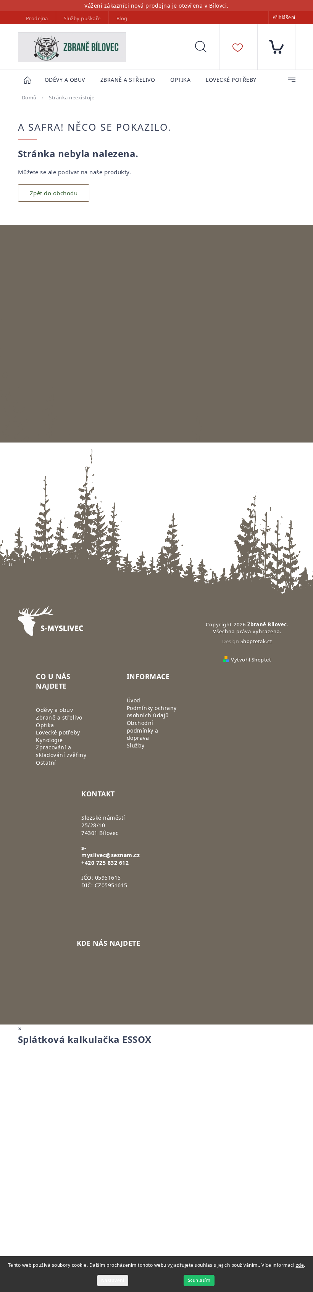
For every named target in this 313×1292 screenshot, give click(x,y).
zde (300, 1265)
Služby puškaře (82, 18)
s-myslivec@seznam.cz (110, 851)
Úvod (133, 700)
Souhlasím (199, 1280)
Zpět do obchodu (54, 193)
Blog (121, 18)
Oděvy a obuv (54, 709)
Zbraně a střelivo (59, 717)
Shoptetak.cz (256, 641)
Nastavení (112, 1280)
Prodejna (37, 18)
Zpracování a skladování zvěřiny (61, 751)
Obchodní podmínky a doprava (142, 730)
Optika (45, 725)
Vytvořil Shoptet (251, 659)
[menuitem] (65, 80)
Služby (136, 745)
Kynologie (49, 740)
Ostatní (46, 762)
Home (31, 79)
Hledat (206, 48)
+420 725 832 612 (105, 862)
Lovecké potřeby (58, 732)
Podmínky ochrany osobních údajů (152, 711)
